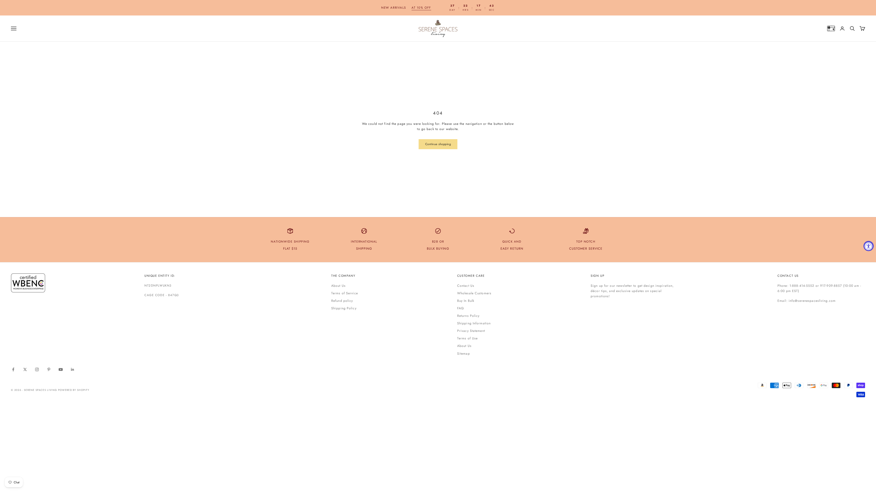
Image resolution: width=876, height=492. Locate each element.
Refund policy (342, 300)
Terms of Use (467, 338)
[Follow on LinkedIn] (72, 369)
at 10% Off (421, 7)
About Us (338, 285)
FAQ (460, 308)
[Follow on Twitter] (25, 369)
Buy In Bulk (465, 300)
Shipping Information (474, 323)
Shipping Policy (344, 308)
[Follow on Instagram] (37, 369)
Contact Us (465, 285)
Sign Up (597, 276)
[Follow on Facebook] (13, 369)
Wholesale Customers (474, 293)
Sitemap (463, 353)
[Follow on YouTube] (60, 369)
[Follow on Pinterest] (49, 369)
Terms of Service (344, 293)
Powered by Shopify (73, 390)
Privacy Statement (471, 330)
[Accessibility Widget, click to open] (868, 246)
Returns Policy (468, 315)
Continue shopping (438, 144)
